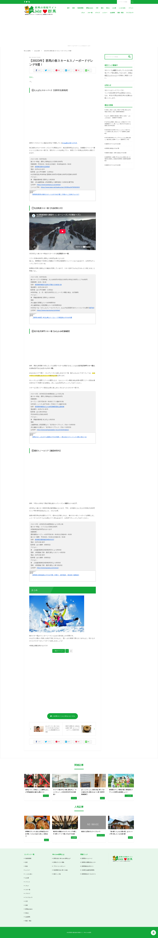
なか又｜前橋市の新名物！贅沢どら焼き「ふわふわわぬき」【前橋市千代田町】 (117, 116)
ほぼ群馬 (112, 12)
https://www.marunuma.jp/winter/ (48, 310)
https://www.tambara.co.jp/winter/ (49, 185)
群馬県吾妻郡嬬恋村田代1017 (44, 539)
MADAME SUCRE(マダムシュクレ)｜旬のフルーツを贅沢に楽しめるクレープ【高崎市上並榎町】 (117, 131)
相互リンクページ (110, 75)
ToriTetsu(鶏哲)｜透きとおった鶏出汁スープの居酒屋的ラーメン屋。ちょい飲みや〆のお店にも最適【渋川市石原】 (118, 123)
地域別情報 (80, 8)
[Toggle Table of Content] (30, 82)
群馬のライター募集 (58, 862)
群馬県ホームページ (87, 858)
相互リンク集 (57, 874)
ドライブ (97, 12)
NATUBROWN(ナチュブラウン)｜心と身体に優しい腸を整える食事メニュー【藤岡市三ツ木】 (118, 138)
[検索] (129, 56)
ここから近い (122, 8)
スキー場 (90, 12)
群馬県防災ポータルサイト (89, 874)
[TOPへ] (153, 932)
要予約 (91, 308)
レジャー (105, 12)
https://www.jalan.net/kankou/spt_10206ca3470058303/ (60, 187)
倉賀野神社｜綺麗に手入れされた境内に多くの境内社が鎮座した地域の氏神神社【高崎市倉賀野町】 (118, 158)
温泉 (73, 8)
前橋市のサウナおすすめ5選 (112, 165)
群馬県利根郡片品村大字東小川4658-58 (48, 285)
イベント (131, 8)
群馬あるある (89, 8)
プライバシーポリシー (59, 866)
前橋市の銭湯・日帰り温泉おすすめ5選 (115, 152)
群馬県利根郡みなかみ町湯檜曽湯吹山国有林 (49, 407)
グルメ (83, 12)
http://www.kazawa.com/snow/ (48, 568)
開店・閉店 (121, 12)
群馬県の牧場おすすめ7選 (112, 148)
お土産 (114, 8)
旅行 (68, 8)
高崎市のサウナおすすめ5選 (112, 144)
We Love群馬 (27, 50)
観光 (102, 8)
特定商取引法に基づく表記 (60, 870)
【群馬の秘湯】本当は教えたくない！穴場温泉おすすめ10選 (52, 317)
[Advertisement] (79, 31)
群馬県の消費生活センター (89, 862)
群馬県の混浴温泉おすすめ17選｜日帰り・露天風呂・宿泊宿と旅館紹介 (55, 575)
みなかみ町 (37, 50)
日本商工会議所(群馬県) (88, 870)
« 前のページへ (59, 651)
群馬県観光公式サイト (88, 866)
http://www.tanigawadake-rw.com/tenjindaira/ (53, 430)
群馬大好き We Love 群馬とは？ (62, 858)
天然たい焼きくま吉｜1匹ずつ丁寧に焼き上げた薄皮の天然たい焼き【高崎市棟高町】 (118, 110)
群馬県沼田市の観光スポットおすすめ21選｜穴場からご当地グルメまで (55, 194)
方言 (97, 8)
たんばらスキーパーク (69, 143)
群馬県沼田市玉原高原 (42, 167)
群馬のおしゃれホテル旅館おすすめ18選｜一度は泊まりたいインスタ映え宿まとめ (59, 437)
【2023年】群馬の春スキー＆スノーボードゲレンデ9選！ (58, 50)
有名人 (108, 8)
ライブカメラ (129, 12)
